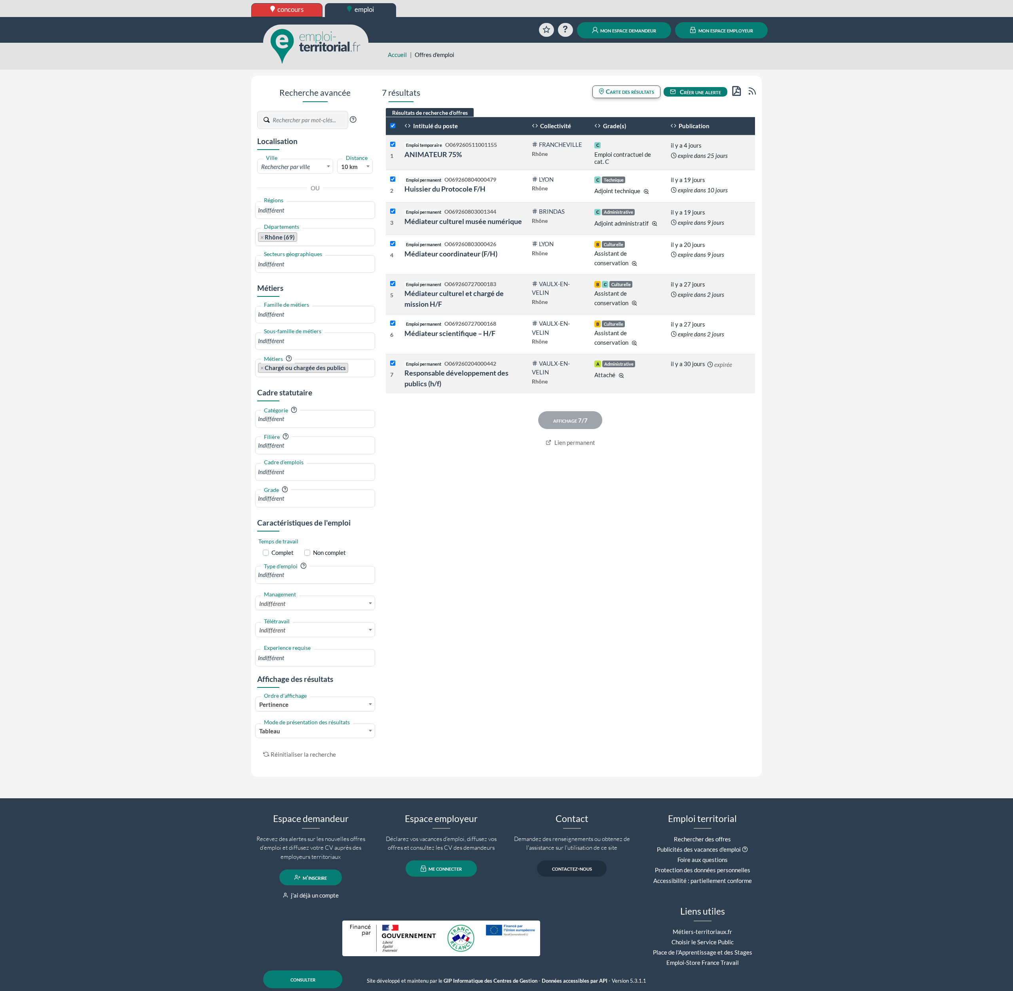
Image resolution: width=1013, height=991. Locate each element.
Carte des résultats (629, 91)
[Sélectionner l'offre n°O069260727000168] (392, 323)
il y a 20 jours (688, 244)
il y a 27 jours (688, 284)
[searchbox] (315, 210)
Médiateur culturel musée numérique (463, 221)
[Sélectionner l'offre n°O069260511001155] (392, 144)
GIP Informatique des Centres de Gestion (490, 981)
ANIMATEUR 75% (433, 154)
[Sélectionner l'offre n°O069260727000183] (392, 284)
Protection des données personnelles (702, 869)
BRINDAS (552, 211)
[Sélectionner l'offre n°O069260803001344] (392, 211)
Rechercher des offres (702, 839)
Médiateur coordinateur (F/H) (450, 253)
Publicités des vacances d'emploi (699, 849)
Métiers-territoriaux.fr (702, 931)
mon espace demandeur (627, 30)
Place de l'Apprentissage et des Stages (702, 952)
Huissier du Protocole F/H (445, 188)
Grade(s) (614, 125)
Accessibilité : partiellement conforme (702, 880)
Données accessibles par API (574, 981)
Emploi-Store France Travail (702, 962)
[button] (353, 119)
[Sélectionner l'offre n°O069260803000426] (392, 244)
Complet (282, 552)
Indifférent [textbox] (272, 603)
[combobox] (295, 166)
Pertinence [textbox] (273, 704)
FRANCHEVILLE (560, 144)
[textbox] (295, 166)
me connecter (444, 868)
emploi (363, 9)
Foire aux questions (702, 859)
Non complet (329, 552)
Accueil (397, 54)
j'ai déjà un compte (314, 895)
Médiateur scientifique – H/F (449, 333)
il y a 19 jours (688, 179)
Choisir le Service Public (703, 941)
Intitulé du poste (435, 125)
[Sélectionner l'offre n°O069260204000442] (392, 363)
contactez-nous (572, 868)
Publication (693, 125)
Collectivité (555, 125)
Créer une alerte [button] (700, 91)
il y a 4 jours (686, 145)
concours (290, 9)
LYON (546, 179)
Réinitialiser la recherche (303, 754)
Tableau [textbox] (269, 731)
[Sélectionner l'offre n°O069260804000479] (392, 179)
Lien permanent (574, 442)
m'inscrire (314, 877)
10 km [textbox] (349, 166)
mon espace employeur (725, 30)
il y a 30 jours (688, 363)
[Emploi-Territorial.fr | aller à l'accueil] (315, 45)
